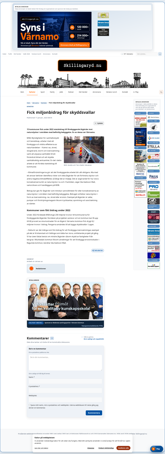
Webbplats (33, 395)
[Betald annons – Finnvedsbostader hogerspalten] (153, 166)
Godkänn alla (123, 448)
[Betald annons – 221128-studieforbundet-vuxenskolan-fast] (153, 194)
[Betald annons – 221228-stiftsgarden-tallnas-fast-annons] (153, 127)
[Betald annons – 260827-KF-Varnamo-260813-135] (140, 189)
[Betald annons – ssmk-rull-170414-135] (153, 249)
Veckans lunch (36, 54)
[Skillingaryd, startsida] (82, 65)
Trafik (10, 54)
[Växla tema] (161, 92)
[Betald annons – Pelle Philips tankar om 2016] (103, 23)
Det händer (17, 54)
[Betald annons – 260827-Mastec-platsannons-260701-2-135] (140, 169)
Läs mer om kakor (41, 448)
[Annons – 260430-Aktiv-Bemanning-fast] (103, 15)
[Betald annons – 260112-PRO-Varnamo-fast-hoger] (153, 188)
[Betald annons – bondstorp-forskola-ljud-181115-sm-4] (103, 32)
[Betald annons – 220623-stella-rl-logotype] (153, 147)
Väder (4, 54)
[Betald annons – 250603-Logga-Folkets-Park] (153, 117)
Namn (32, 377)
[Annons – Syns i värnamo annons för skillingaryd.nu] (54, 30)
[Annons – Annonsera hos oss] (140, 137)
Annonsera (46, 54)
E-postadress (34, 386)
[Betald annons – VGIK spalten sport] (153, 255)
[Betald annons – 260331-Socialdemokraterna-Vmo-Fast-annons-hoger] (154, 216)
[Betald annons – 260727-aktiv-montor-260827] (140, 156)
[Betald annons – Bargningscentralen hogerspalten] (153, 156)
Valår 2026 (26, 54)
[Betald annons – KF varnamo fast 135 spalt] (153, 238)
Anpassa (90, 448)
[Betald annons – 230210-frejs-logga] (153, 176)
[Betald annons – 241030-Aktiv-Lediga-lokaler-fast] (140, 121)
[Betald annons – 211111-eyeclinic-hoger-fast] (153, 138)
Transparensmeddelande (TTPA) (92, 326)
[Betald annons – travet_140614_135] (153, 201)
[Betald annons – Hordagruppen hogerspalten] (153, 266)
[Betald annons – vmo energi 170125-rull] (153, 232)
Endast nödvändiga (106, 448)
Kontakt (54, 54)
